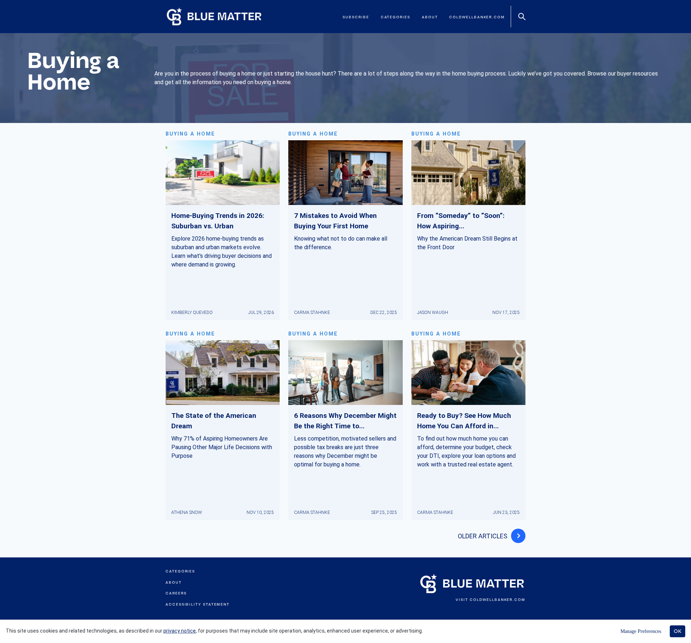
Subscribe (356, 17)
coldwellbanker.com (477, 17)
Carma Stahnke (312, 312)
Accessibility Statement (198, 604)
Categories (395, 17)
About (430, 17)
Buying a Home (190, 134)
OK (677, 631)
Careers (176, 593)
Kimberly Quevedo (192, 312)
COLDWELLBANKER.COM (497, 599)
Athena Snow (186, 512)
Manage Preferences (640, 631)
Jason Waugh (432, 312)
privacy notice (179, 631)
